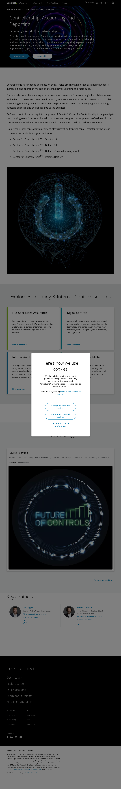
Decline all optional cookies (60, 415)
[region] (60, 394)
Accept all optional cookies (60, 406)
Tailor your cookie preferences (60, 424)
